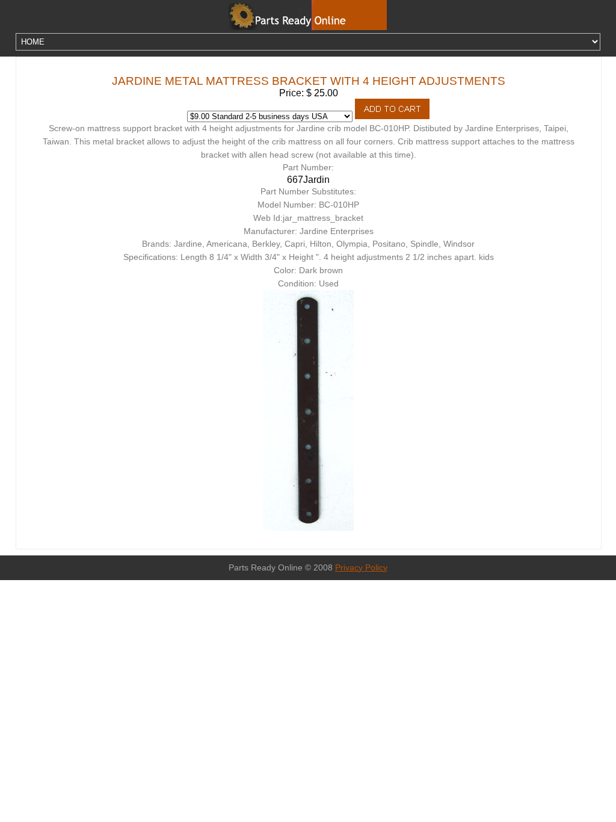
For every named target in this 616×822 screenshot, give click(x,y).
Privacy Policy (361, 567)
